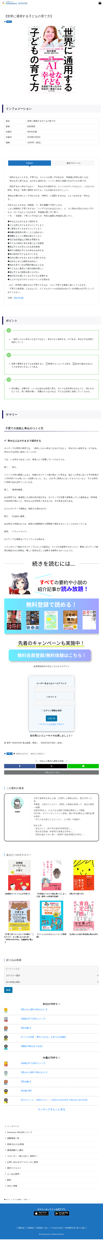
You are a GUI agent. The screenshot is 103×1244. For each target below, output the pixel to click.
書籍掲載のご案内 (15, 1150)
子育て (9, 22)
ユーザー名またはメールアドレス (51, 683)
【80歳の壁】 (26, 1090)
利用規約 (30, 1228)
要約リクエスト (14, 1168)
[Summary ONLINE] (15, 3)
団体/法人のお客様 (15, 1144)
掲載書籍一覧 (13, 1138)
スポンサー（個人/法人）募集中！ (22, 1156)
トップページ (13, 1126)
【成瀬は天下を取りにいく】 (33, 1018)
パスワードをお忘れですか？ (51, 724)
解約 (9, 1180)
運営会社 (21, 1228)
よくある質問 (13, 1174)
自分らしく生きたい (37, 754)
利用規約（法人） (42, 1228)
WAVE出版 (18, 298)
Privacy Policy (57, 1228)
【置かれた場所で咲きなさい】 (34, 1009)
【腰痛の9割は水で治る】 (31, 1046)
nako (17, 811)
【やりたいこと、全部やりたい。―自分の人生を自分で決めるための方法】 (54, 1100)
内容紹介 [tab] (29, 163)
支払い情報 (12, 1186)
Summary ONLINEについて (19, 1132)
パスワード (51, 697)
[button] (19, 766)
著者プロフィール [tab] (73, 163)
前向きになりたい (22, 754)
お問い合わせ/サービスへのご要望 (22, 1162)
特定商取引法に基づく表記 (75, 1228)
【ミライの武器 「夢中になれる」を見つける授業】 (43, 1037)
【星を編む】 (26, 1028)
